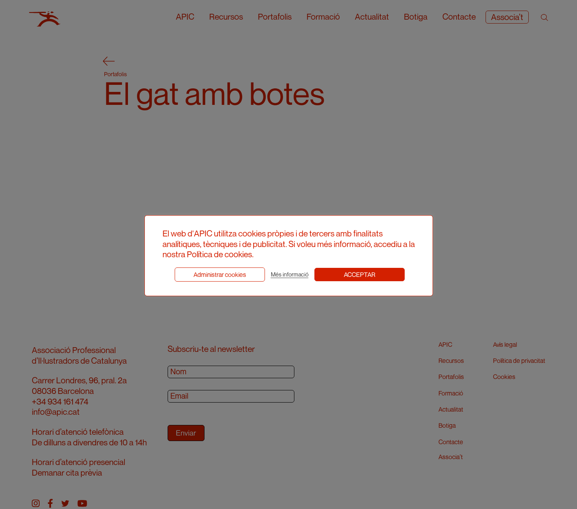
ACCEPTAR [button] (359, 274)
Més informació (290, 274)
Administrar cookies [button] (220, 274)
